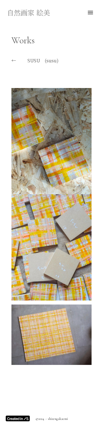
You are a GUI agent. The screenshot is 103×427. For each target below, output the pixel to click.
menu (90, 12)
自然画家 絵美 (28, 12)
